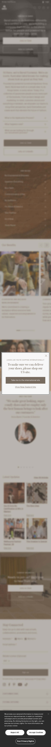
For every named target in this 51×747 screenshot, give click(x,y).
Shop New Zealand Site (25, 387)
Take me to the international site (25, 380)
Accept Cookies (36, 732)
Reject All (15, 732)
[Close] (48, 714)
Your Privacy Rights (25, 741)
